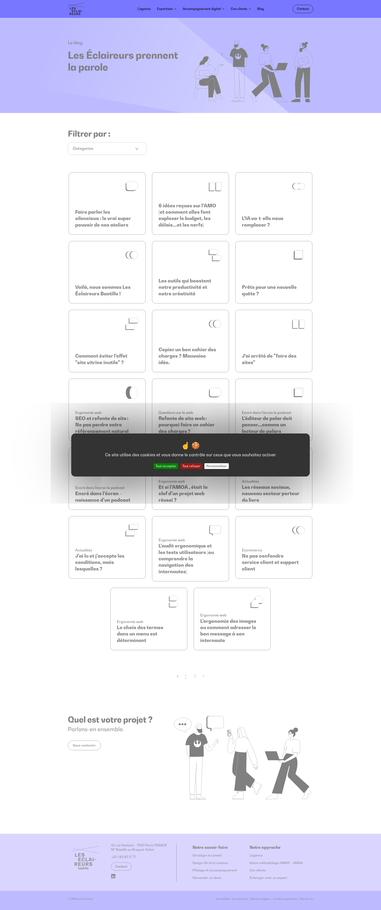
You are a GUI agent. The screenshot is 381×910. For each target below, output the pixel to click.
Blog (260, 9)
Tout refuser (191, 466)
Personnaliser (216, 466)
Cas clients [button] (239, 9)
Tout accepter (166, 466)
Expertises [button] (165, 9)
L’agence (144, 9)
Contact (303, 9)
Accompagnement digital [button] (202, 9)
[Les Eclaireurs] (88, 9)
